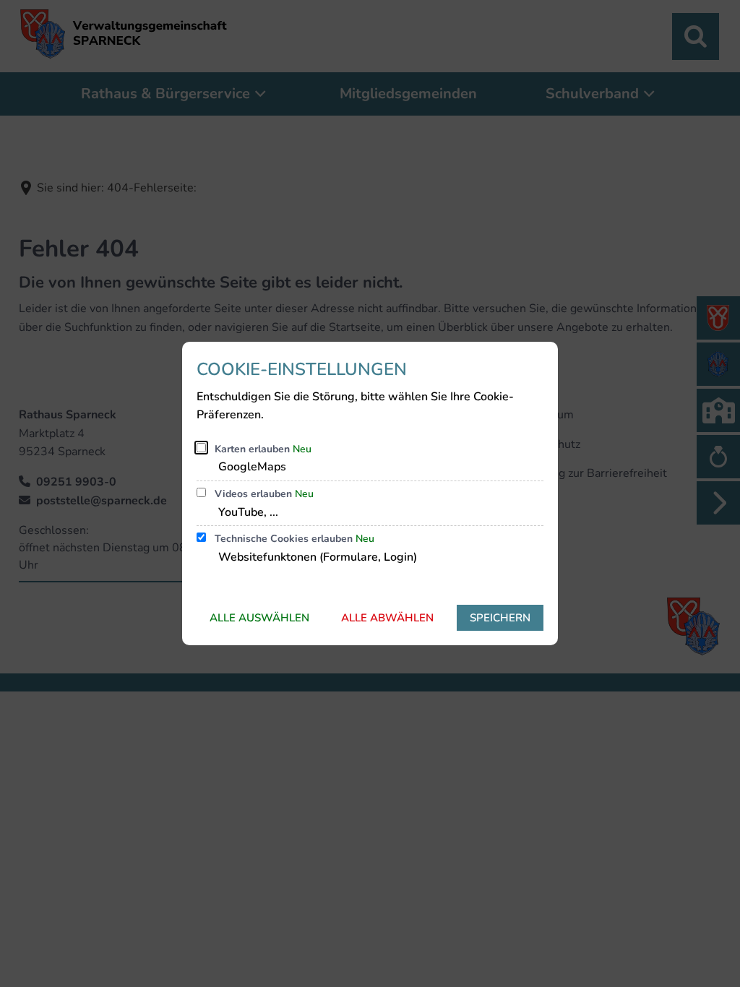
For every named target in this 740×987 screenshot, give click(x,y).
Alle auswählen (259, 618)
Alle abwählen (387, 618)
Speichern (500, 618)
